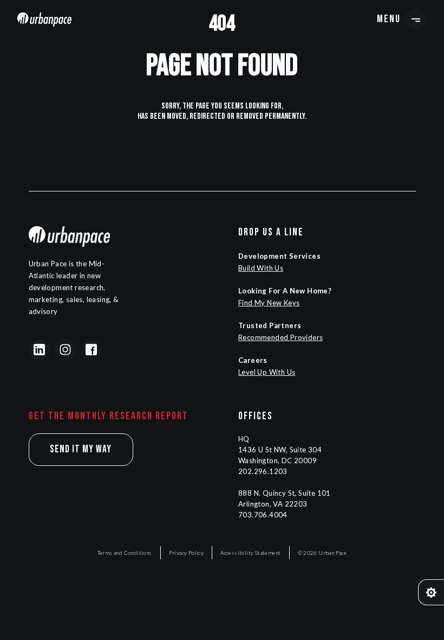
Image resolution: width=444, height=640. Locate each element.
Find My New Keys (268, 302)
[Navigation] (44, 19)
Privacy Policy (186, 552)
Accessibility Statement (250, 552)
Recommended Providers (280, 337)
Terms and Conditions (124, 552)
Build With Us (260, 268)
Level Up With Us (266, 372)
